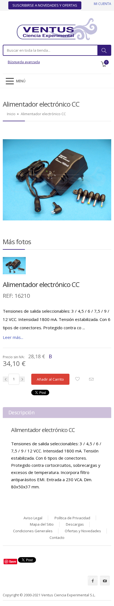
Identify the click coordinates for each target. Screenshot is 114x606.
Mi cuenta (102, 3)
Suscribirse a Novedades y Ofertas (44, 5)
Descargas (75, 524)
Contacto (57, 537)
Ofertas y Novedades (83, 530)
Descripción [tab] (21, 412)
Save (12, 561)
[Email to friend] (93, 380)
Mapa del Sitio (42, 524)
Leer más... (13, 337)
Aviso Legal (33, 517)
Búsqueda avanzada (24, 62)
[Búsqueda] (104, 50)
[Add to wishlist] (79, 379)
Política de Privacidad (72, 517)
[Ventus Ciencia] (57, 28)
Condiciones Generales (33, 530)
